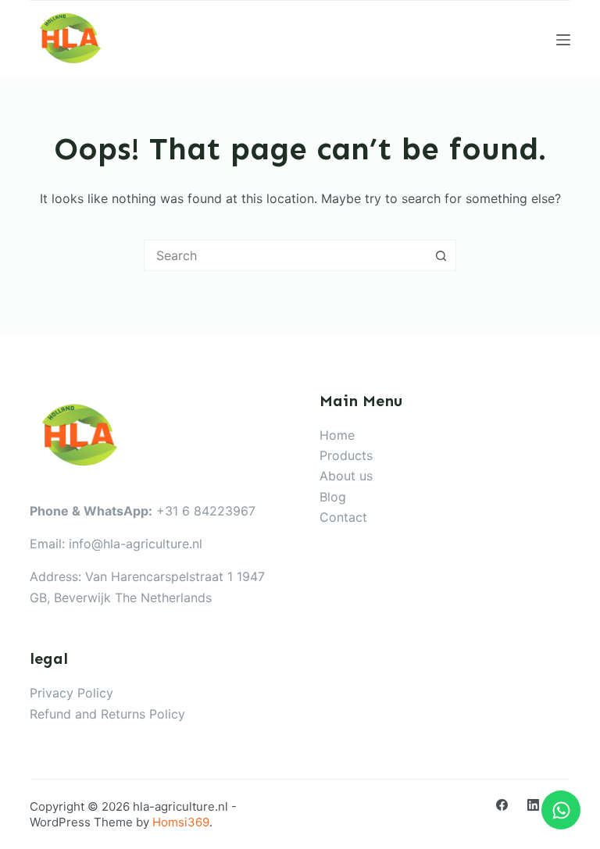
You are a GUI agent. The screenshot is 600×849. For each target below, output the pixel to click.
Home (337, 435)
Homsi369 (180, 822)
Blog (333, 497)
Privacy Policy (71, 693)
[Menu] (563, 40)
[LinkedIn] (533, 805)
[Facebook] (502, 805)
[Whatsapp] (560, 809)
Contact (343, 517)
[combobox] (285, 255)
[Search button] (440, 255)
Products (346, 455)
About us (346, 475)
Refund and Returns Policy (107, 714)
